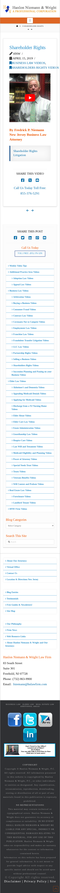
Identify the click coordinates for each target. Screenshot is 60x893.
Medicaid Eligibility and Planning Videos (32, 453)
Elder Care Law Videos (24, 422)
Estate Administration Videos (26, 428)
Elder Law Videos (18, 381)
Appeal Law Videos (22, 284)
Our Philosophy (14, 624)
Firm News (12, 630)
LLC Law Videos (21, 347)
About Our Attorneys (17, 561)
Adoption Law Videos (23, 278)
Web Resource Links (16, 636)
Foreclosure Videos (22, 496)
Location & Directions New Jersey (22, 579)
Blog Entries (12, 592)
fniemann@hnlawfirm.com (30, 684)
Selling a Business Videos (24, 359)
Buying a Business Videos (24, 303)
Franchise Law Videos (23, 334)
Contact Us (12, 573)
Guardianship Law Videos (25, 434)
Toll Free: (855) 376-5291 (30, 253)
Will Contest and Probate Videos (28, 484)
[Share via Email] (37, 180)
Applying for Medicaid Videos (27, 400)
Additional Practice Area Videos (24, 272)
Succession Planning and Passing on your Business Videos (32, 373)
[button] (30, 20)
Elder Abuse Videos (22, 416)
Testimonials (12, 599)
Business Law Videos (28, 63)
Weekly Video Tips (18, 266)
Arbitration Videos (22, 297)
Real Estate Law (45, 704)
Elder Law (28, 704)
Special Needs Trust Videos (25, 465)
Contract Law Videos (23, 316)
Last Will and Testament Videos (28, 446)
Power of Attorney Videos (25, 459)
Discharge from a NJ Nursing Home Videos (29, 407)
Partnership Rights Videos (25, 353)
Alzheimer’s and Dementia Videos (28, 387)
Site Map (11, 611)
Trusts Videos (19, 471)
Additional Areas (30, 706)
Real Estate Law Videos (20, 490)
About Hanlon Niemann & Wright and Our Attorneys (26, 644)
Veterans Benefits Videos (24, 478)
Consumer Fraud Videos (24, 309)
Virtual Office (13, 567)
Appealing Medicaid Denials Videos (29, 393)
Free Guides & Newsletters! (19, 605)
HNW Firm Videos (18, 509)
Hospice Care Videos (22, 440)
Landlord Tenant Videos (24, 503)
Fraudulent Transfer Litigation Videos (31, 340)
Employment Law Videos (24, 328)
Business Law (13, 704)
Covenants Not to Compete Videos (29, 322)
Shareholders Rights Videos (35, 67)
